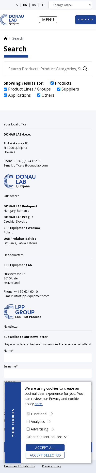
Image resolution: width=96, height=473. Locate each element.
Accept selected (45, 455)
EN (25, 5)
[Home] (12, 19)
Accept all (45, 447)
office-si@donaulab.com (31, 165)
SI (17, 5)
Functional (39, 414)
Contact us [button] (85, 19)
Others (48, 95)
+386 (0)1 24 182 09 (27, 161)
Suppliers (70, 89)
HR (43, 5)
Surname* (11, 366)
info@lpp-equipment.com (31, 296)
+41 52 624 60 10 (26, 292)
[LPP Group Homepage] (19, 178)
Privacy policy (51, 466)
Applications (19, 95)
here (39, 403)
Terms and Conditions (19, 466)
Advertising (39, 429)
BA (34, 5)
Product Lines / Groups (29, 89)
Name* (9, 351)
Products (63, 83)
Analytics (38, 421)
